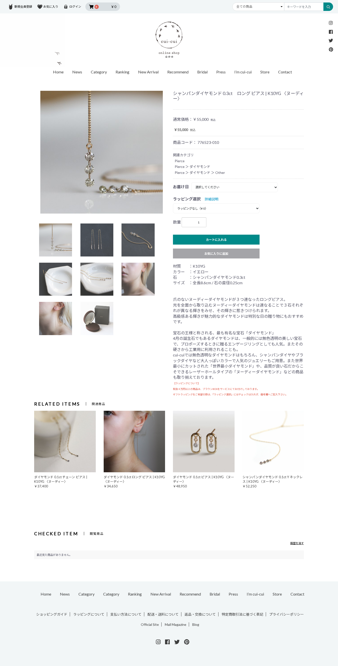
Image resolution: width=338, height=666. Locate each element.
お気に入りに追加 (216, 253)
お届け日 (181, 186)
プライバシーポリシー (286, 614)
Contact (285, 71)
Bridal (202, 71)
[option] (101, 152)
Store (264, 71)
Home (58, 71)
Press (221, 71)
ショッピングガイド (51, 614)
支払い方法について (126, 614)
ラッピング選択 (187, 198)
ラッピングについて (88, 614)
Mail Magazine (175, 624)
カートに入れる (216, 240)
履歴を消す (297, 543)
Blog (195, 624)
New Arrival (148, 71)
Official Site (150, 624)
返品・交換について (200, 614)
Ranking (122, 71)
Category (86, 594)
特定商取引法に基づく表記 (242, 614)
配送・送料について (163, 614)
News (77, 71)
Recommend (178, 71)
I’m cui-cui (243, 71)
